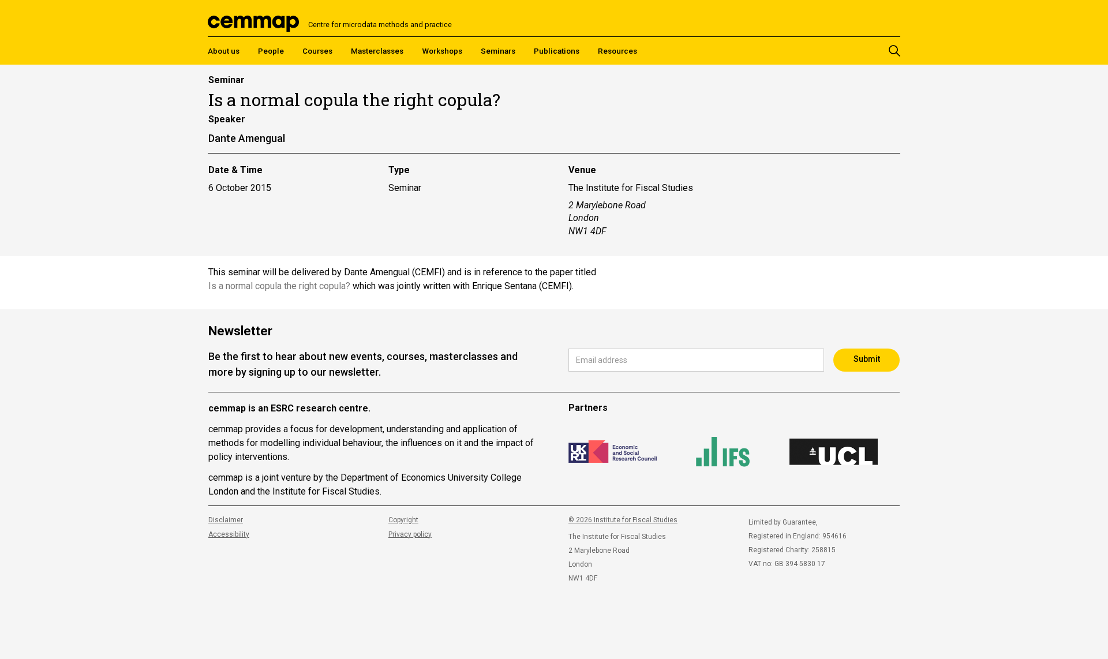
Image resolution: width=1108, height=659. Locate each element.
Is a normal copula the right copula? (279, 285)
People (271, 50)
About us (223, 50)
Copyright (403, 520)
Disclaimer (225, 520)
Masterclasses (377, 50)
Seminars (498, 50)
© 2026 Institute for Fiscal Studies (622, 520)
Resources (617, 50)
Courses (317, 50)
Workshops (442, 50)
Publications (556, 50)
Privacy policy (410, 534)
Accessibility (228, 534)
